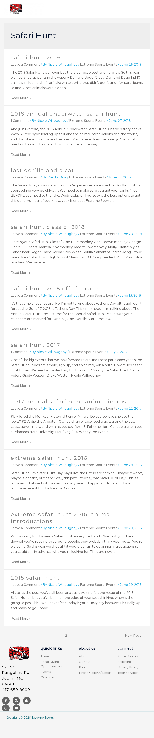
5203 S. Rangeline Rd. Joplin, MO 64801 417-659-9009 (16, 678)
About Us (87, 648)
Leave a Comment (25, 64)
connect (125, 648)
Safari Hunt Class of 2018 (48, 227)
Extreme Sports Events (98, 64)
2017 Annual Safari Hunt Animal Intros (68, 401)
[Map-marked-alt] (27, 700)
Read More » (21, 98)
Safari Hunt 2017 (35, 345)
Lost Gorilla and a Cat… (44, 170)
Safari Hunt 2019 (35, 57)
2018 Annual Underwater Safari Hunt (66, 114)
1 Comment (20, 121)
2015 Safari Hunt (35, 578)
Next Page (135, 635)
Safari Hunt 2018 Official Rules (55, 288)
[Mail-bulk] (16, 700)
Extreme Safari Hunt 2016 (49, 458)
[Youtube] (16, 708)
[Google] (6, 708)
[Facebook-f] (6, 700)
